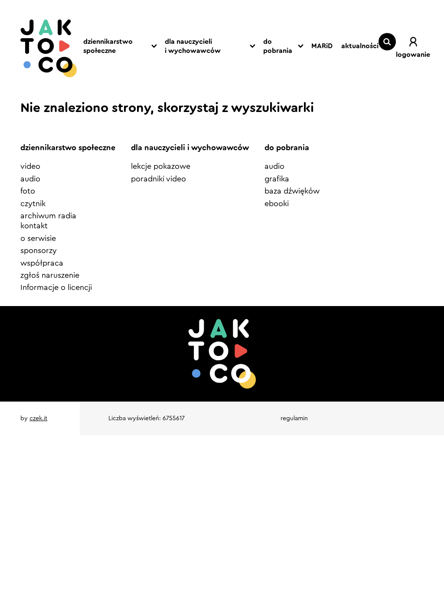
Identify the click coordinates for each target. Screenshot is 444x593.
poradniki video (158, 179)
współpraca (41, 263)
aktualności (360, 46)
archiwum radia (48, 216)
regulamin (294, 418)
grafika (276, 179)
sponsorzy (38, 250)
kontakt (34, 226)
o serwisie (38, 238)
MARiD (322, 46)
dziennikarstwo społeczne (108, 46)
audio (30, 179)
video (30, 166)
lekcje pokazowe (160, 166)
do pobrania (277, 46)
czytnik (33, 204)
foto (27, 191)
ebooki (276, 204)
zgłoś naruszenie (49, 275)
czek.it (38, 418)
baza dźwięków (292, 191)
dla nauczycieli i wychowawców (193, 46)
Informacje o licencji (56, 287)
